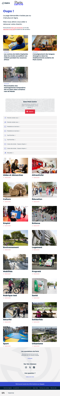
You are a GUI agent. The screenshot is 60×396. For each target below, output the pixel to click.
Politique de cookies (44, 387)
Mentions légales (8, 387)
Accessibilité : (22, 387)
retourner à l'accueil (9, 29)
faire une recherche (17, 27)
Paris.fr (42, 384)
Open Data (35, 387)
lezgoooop (11, 393)
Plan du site (53, 387)
